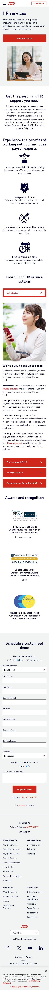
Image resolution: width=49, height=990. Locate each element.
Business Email (9, 698)
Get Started (12, 293)
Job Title (6, 708)
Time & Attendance (11, 862)
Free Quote (39, 3)
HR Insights (8, 867)
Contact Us (24, 822)
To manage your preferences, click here (25, 987)
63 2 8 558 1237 (29, 797)
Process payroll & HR (17, 462)
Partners (31, 853)
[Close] (46, 971)
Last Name (7, 687)
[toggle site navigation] (4, 3)
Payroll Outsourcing (12, 849)
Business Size (33, 844)
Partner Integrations (12, 876)
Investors (31, 912)
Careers (30, 903)
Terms (23, 960)
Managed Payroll (15, 472)
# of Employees (9, 741)
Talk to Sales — (24, 827)
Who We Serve (34, 840)
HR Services (8, 871)
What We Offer (10, 840)
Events (6, 901)
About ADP (32, 887)
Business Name (9, 730)
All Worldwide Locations (24, 939)
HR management (14, 443)
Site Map (18, 957)
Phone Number (9, 719)
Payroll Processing (11, 853)
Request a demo (24, 38)
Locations (7, 751)
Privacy (29, 957)
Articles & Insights (11, 896)
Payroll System (10, 858)
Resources (8, 887)
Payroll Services (10, 844)
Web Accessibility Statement (23, 963)
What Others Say (11, 892)
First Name (7, 676)
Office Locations (34, 892)
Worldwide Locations (32, 897)
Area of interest (10, 665)
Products (7, 880)
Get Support (24, 831)
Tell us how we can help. (13, 771)
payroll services (10, 388)
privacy (22, 805)
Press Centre (33, 908)
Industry (31, 849)
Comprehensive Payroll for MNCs (22, 483)
